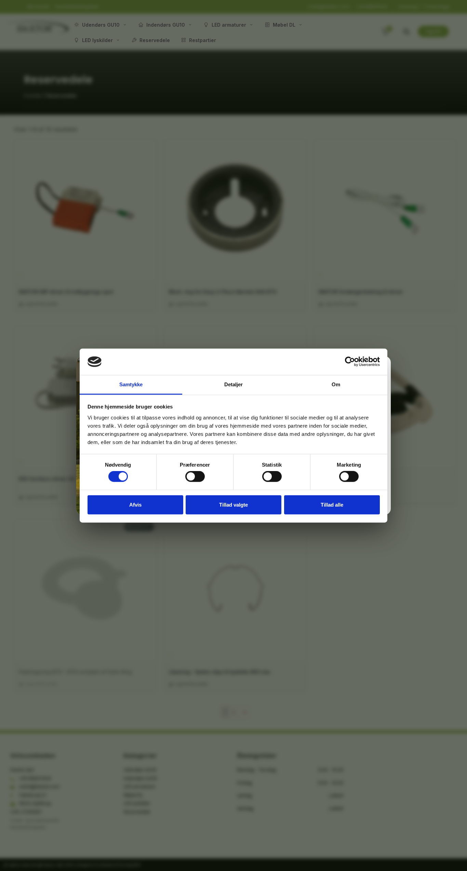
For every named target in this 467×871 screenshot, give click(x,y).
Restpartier (202, 40)
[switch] (195, 476)
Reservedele (154, 40)
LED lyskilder (97, 40)
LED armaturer (229, 25)
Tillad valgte (233, 504)
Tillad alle (332, 504)
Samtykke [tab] (131, 384)
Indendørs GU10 (165, 25)
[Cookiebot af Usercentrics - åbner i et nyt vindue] (350, 362)
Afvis (135, 504)
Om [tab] (336, 384)
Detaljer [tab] (233, 384)
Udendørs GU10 (101, 25)
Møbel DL (284, 25)
